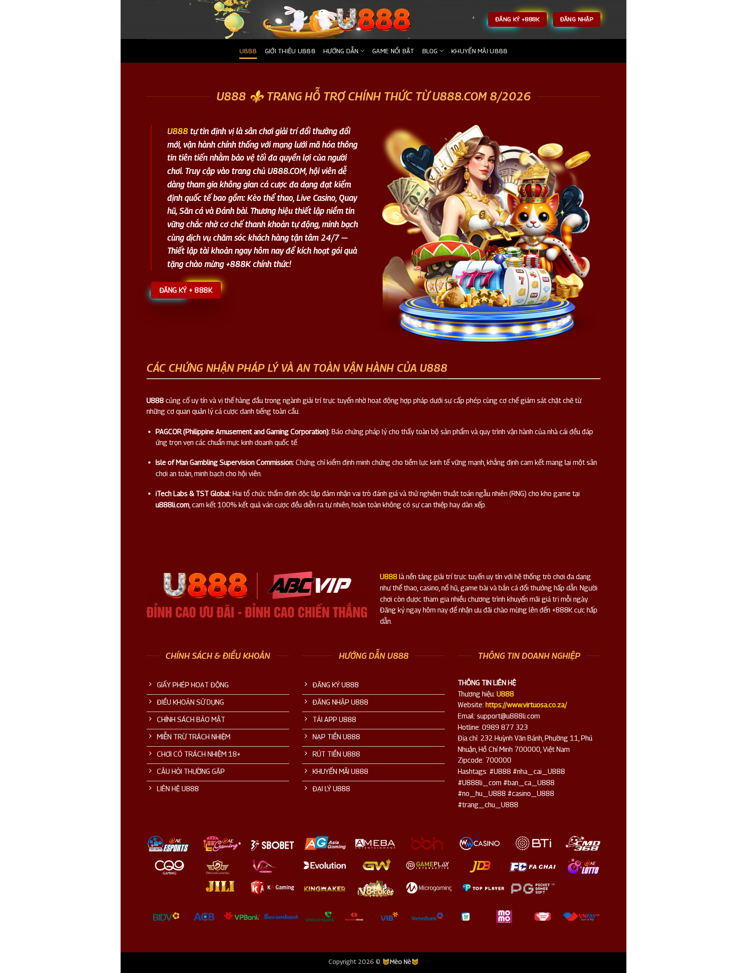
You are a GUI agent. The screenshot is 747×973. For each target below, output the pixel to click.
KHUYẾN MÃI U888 (479, 51)
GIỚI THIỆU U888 (290, 51)
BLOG (430, 51)
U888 (248, 51)
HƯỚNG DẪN (341, 51)
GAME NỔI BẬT (393, 51)
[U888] (373, 19)
